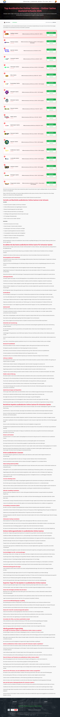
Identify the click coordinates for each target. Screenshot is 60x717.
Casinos (45, 701)
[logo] (8, 1)
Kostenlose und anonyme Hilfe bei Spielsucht (34, 709)
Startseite (15, 701)
